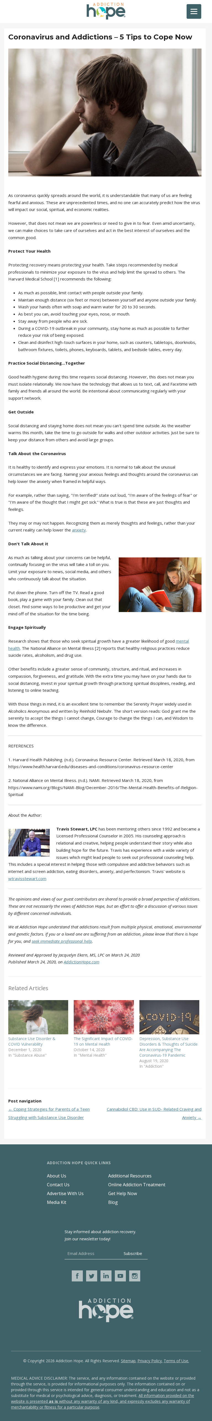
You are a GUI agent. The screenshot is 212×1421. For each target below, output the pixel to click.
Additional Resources (130, 1176)
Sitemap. (128, 1360)
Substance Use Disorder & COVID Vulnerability (31, 1041)
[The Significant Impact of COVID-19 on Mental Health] (104, 1017)
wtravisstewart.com (27, 878)
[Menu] (194, 11)
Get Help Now (122, 1193)
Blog (113, 1202)
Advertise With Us (65, 1193)
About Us (56, 1176)
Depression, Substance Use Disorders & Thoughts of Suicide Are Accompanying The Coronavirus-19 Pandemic (168, 1047)
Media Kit (56, 1202)
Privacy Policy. (150, 1360)
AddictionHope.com (81, 962)
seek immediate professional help (62, 941)
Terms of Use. (176, 1360)
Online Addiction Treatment (136, 1185)
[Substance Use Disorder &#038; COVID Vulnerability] (38, 1017)
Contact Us (58, 1185)
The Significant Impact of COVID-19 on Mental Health (103, 1041)
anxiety (79, 530)
